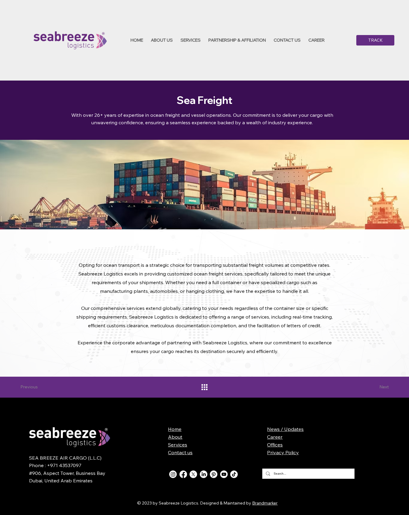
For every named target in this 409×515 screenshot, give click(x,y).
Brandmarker (265, 503)
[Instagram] (173, 474)
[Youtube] (224, 474)
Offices (275, 445)
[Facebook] (183, 474)
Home (174, 429)
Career (275, 437)
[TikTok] (234, 474)
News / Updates (285, 429)
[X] (193, 474)
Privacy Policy (283, 452)
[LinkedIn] (203, 474)
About (175, 437)
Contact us (180, 452)
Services (177, 445)
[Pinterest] (213, 474)
